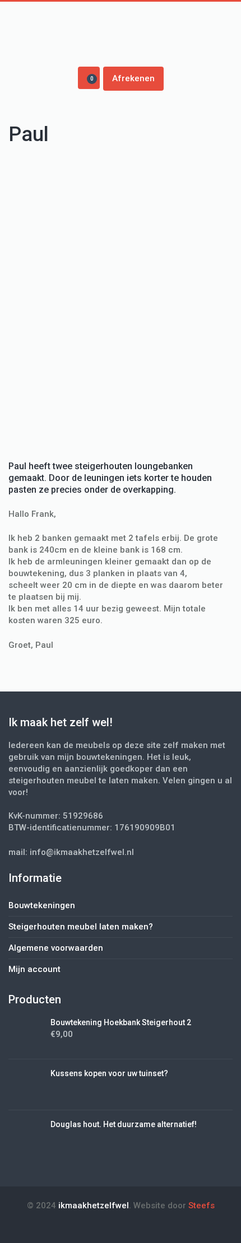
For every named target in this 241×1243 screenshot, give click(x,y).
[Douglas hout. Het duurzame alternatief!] (25, 1135)
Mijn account (34, 969)
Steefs (201, 1205)
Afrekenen (133, 78)
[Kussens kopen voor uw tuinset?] (25, 1084)
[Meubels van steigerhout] (120, 37)
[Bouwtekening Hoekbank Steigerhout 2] (25, 1033)
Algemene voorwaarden (55, 948)
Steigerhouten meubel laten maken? (80, 927)
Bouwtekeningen (41, 905)
